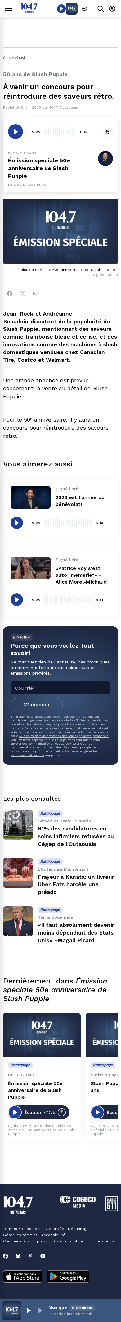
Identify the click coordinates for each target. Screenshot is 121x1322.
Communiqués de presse (26, 1241)
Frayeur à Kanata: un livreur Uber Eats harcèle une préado (76, 884)
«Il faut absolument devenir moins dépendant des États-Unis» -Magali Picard (77, 932)
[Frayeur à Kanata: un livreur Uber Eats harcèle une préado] (18, 873)
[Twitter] (22, 293)
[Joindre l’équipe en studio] (84, 8)
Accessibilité (53, 1235)
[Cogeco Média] (78, 1206)
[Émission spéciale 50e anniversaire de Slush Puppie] (42, 1035)
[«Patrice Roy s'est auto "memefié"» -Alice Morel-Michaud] (31, 568)
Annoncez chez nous (94, 1241)
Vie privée (54, 1229)
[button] (28, 1310)
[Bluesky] (18, 1256)
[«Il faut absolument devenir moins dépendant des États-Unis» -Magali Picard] (18, 921)
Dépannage (78, 1229)
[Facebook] (9, 293)
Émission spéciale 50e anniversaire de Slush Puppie (35, 1090)
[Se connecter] (112, 8)
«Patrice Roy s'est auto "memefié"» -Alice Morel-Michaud (81, 575)
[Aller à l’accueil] (29, 11)
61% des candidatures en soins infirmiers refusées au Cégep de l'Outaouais (76, 836)
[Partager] (107, 132)
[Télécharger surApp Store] (22, 1277)
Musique (57, 1307)
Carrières (62, 1241)
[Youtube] (42, 1256)
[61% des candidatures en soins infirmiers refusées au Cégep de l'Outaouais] (18, 825)
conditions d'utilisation (27, 755)
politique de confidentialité (54, 751)
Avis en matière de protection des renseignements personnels (64, 736)
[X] (30, 1256)
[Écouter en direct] (61, 9)
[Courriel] (35, 293)
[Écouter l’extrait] (15, 131)
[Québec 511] (111, 1210)
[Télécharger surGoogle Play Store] (68, 1277)
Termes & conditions (22, 1229)
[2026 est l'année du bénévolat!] (31, 497)
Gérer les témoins (20, 1235)
